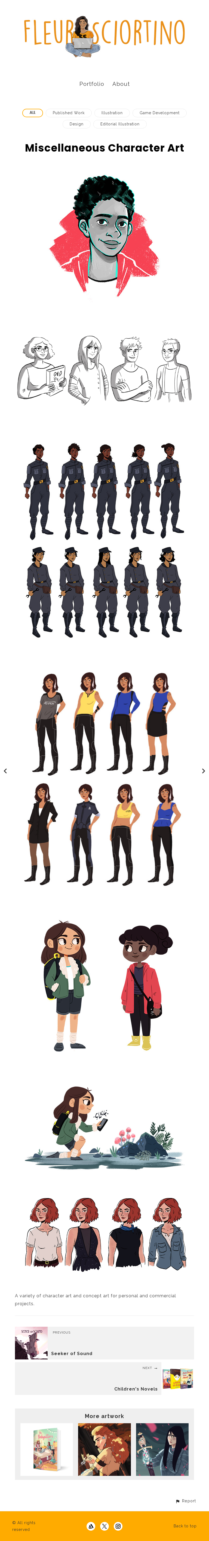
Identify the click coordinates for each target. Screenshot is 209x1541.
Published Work (69, 113)
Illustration (112, 113)
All (33, 112)
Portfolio (91, 84)
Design (77, 124)
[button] (185, 1500)
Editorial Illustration (120, 124)
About (121, 84)
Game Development (160, 113)
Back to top (185, 1526)
